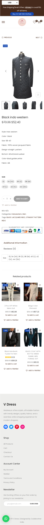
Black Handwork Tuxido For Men (11, 352)
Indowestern (17, 214)
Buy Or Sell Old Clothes (22, 14)
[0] (34, 22)
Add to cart (22, 199)
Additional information (15, 242)
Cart (5, 448)
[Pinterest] (17, 427)
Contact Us (8, 456)
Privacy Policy (9, 482)
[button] (9, 205)
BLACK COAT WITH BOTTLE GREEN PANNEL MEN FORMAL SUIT (33, 355)
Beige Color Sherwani (33, 307)
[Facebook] (6, 427)
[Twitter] (11, 427)
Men (24, 214)
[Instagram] (22, 427)
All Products (8, 444)
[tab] (22, 243)
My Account (8, 470)
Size (3, 177)
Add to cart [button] (12, 315)
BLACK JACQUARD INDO (16, 217)
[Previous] (6, 71)
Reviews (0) (10, 248)
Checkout (8, 452)
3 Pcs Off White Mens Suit (11, 307)
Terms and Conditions (13, 478)
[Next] (38, 71)
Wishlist (7, 474)
